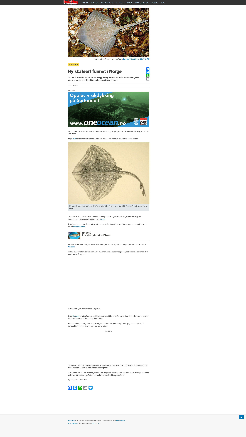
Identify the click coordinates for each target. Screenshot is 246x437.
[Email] (147, 79)
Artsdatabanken (79, 227)
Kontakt (154, 3)
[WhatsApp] (147, 75)
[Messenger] (75, 388)
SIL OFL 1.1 (96, 423)
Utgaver (94, 3)
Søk (162, 3)
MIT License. (120, 421)
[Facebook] (147, 69)
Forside (85, 3)
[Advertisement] (108, 345)
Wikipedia (71, 247)
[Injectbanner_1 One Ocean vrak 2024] (108, 109)
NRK (74, 139)
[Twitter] (147, 72)
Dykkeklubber (125, 3)
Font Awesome (73, 423)
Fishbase (76, 316)
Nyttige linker (141, 3)
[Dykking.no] (71, 2)
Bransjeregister (109, 3)
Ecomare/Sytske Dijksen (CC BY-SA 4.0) (136, 59)
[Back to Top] (241, 417)
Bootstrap (71, 421)
